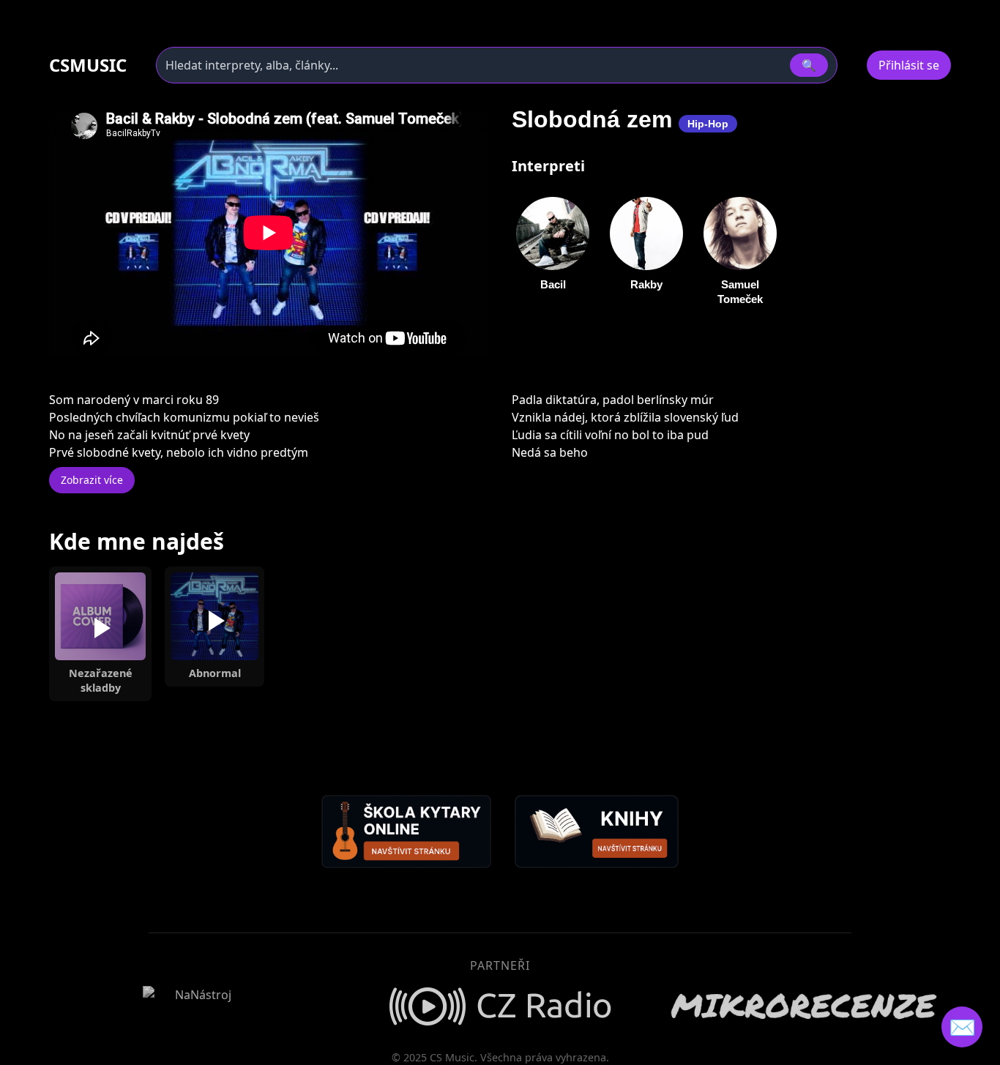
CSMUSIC (88, 65)
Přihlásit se (908, 65)
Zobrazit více (92, 480)
